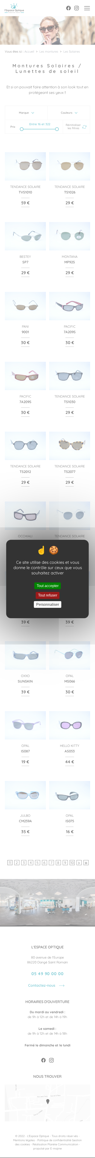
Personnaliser (47, 604)
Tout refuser (47, 595)
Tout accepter (48, 586)
